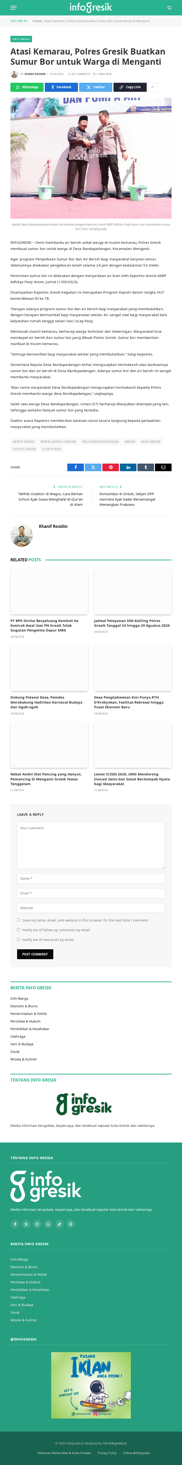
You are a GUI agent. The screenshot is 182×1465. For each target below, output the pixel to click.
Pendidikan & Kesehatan (29, 1029)
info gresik (150, 441)
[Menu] (13, 7)
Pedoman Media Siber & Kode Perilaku (64, 1453)
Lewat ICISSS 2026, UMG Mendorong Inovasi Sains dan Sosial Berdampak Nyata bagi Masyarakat (132, 779)
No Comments (81, 74)
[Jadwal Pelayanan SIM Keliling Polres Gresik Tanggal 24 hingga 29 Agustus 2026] (133, 591)
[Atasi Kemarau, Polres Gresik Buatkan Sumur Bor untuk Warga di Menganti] (91, 217)
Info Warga (21, 39)
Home (37, 21)
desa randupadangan (100, 441)
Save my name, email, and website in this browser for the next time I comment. (86, 920)
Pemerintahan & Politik (28, 1013)
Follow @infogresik (136, 1453)
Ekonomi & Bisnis (24, 1006)
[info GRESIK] (91, 7)
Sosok (14, 1051)
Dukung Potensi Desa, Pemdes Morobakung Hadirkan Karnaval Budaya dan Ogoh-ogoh (46, 702)
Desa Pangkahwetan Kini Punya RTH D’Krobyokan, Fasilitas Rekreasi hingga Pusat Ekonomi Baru (129, 702)
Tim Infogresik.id (114, 1443)
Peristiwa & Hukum (25, 1021)
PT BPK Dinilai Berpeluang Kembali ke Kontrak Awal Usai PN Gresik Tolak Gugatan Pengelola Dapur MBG (44, 625)
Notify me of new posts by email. (48, 939)
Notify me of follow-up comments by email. (57, 930)
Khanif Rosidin (35, 74)
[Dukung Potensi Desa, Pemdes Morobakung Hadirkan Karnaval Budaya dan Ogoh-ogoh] (49, 668)
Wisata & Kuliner (23, 1059)
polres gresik (24, 449)
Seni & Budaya (21, 1044)
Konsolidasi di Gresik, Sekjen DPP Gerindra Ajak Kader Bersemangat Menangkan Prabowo (127, 499)
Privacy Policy (107, 1453)
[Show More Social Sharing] (152, 87)
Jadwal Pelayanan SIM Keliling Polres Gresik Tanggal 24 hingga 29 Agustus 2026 (132, 623)
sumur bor (51, 449)
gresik (130, 441)
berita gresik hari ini (58, 441)
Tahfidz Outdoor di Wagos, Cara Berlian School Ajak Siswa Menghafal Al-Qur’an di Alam (50, 499)
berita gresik (24, 441)
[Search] (169, 7)
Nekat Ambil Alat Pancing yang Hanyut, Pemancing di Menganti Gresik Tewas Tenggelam (46, 779)
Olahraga (17, 1036)
